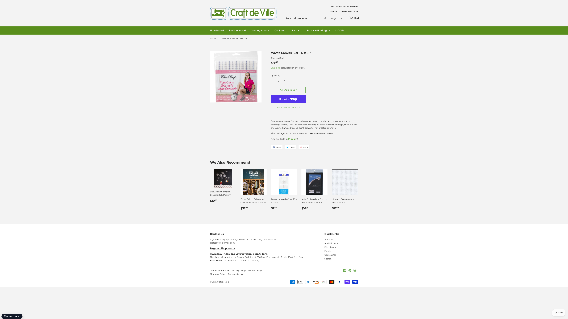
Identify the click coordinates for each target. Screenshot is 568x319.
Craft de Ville (223, 282)
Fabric (296, 30)
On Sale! (280, 30)
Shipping (275, 67)
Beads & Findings (318, 30)
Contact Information (220, 270)
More (339, 30)
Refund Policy (255, 270)
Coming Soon (259, 30)
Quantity (275, 75)
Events (327, 251)
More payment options (288, 107)
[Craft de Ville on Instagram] (355, 271)
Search (327, 258)
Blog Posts (330, 247)
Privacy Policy (239, 270)
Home (213, 38)
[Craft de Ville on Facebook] (344, 271)
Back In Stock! (237, 30)
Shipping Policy (217, 274)
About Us (329, 239)
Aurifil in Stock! (332, 243)
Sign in (333, 11)
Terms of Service (235, 274)
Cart (356, 18)
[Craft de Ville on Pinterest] (349, 271)
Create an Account (349, 11)
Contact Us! (330, 255)
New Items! (217, 30)
